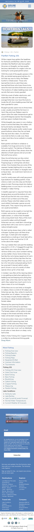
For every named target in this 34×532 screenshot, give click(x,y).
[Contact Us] (22, 522)
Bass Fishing (9, 377)
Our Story (21, 506)
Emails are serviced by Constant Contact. (16, 448)
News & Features (7, 506)
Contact (21, 509)
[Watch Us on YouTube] (16, 522)
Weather (4, 504)
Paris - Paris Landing (8, 493)
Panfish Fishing (10, 388)
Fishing (7, 52)
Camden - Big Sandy (7, 496)
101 (11, 52)
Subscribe (17, 455)
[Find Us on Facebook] (8, 522)
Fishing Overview (11, 351)
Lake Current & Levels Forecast (16, 398)
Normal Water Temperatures (15, 401)
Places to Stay (23, 481)
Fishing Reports (11, 353)
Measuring (9, 386)
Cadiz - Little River (7, 489)
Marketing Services (24, 504)
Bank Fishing (10, 375)
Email (6, 430)
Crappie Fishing (10, 384)
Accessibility (5, 509)
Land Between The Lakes (9, 481)
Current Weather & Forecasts (15, 403)
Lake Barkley (9, 396)
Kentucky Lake (10, 394)
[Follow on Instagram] (12, 522)
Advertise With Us (24, 502)
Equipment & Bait (11, 360)
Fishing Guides (10, 355)
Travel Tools (5, 507)
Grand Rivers (5, 482)
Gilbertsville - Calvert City (9, 486)
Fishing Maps (10, 358)
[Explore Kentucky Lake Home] (2, 52)
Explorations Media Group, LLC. (21, 526)
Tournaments (10, 365)
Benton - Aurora (6, 488)
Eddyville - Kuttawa (7, 484)
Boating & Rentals (24, 484)
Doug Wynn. (6, 340)
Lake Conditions (9, 1)
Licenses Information (12, 362)
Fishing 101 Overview (13, 370)
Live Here (21, 489)
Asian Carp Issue (11, 372)
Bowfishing (9, 379)
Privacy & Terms (23, 507)
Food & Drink (22, 488)
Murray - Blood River (8, 491)
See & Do (21, 486)
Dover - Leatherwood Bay (9, 494)
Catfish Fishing (10, 381)
